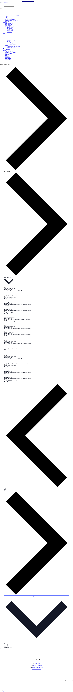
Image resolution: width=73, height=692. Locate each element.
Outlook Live (6, 645)
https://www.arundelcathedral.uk (37, 667)
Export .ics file (6, 646)
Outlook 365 (6, 644)
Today (5, 489)
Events (5, 65)
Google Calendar (7, 642)
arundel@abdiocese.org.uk (37, 665)
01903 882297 (37, 663)
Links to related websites (36, 669)
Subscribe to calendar (36, 596)
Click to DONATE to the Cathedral (28, 1)
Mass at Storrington (8, 289)
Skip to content (3, 0)
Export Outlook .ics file (8, 647)
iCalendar (5, 643)
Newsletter (36, 671)
